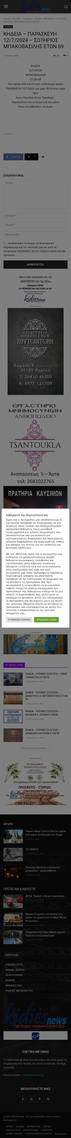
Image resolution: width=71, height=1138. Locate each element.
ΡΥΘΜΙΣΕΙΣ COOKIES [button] (19, 619)
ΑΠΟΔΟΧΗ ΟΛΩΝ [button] (46, 619)
